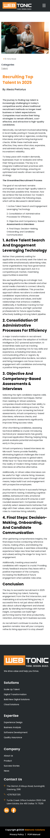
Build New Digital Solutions (17, 699)
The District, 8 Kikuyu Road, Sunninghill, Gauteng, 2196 (26, 788)
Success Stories (11, 765)
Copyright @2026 (14, 829)
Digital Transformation (15, 694)
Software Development (16, 732)
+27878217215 (14, 794)
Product (8, 760)
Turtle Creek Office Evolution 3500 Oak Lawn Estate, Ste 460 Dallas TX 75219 (26, 802)
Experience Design (13, 722)
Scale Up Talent (12, 689)
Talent (4, 68)
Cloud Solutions (11, 704)
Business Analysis (12, 727)
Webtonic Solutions (34, 829)
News (6, 770)
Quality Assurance (13, 737)
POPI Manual (34, 834)
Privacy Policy (17, 834)
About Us (8, 755)
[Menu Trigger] (44, 5)
